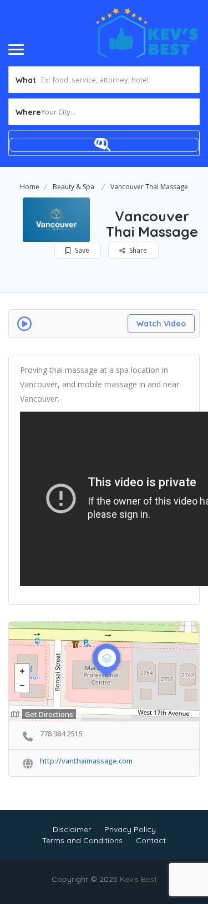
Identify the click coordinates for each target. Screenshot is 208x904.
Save (81, 250)
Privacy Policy (130, 829)
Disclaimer (72, 829)
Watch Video (161, 324)
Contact (151, 840)
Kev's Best (138, 879)
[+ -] (104, 671)
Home (29, 186)
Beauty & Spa (73, 186)
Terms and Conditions (82, 840)
